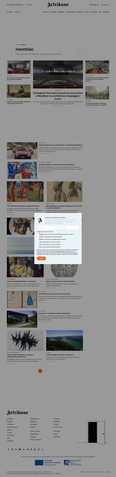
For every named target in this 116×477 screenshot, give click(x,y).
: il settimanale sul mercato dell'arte (50, 237)
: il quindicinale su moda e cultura (49, 242)
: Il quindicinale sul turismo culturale (49, 244)
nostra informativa (61, 251)
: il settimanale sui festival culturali (49, 247)
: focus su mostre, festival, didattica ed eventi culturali (56, 234)
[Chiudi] (78, 216)
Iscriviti (41, 258)
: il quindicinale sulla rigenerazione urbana (52, 239)
